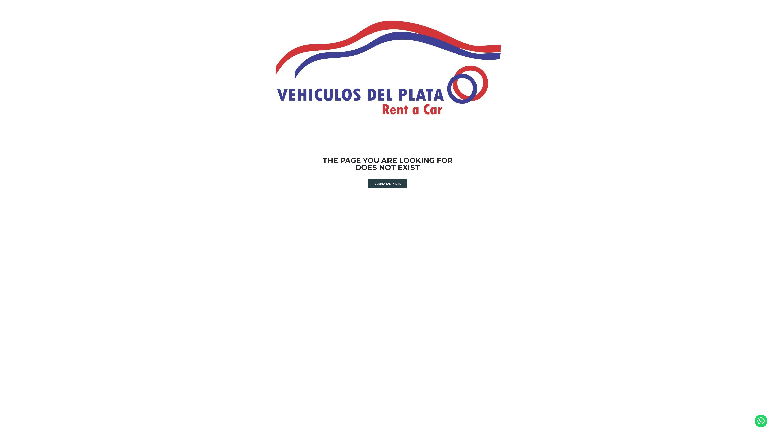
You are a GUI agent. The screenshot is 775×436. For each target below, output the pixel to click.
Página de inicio (387, 184)
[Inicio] (387, 68)
